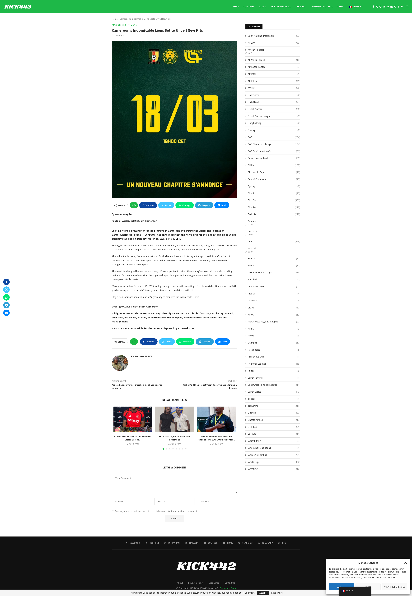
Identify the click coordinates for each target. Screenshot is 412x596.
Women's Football (274, 454)
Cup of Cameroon (274, 179)
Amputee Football (274, 66)
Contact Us (230, 582)
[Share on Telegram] (6, 305)
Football (248, 6)
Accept (262, 592)
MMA (274, 314)
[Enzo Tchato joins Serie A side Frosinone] (174, 419)
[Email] (391, 6)
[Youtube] (388, 6)
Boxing (274, 130)
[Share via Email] (6, 313)
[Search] (407, 6)
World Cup (274, 461)
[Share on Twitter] (6, 289)
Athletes (274, 73)
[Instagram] (380, 6)
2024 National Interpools (274, 35)
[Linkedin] (384, 6)
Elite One (274, 200)
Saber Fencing (274, 377)
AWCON (274, 87)
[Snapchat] (395, 6)
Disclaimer (214, 582)
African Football (281, 6)
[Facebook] (373, 6)
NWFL (274, 335)
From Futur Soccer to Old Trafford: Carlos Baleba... (132, 438)
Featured (252, 221)
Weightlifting (274, 440)
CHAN (274, 165)
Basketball (274, 101)
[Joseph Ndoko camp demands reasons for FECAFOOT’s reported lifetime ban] (216, 419)
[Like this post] (135, 205)
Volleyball (274, 433)
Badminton (274, 94)
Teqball (274, 398)
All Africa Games (274, 59)
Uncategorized (274, 419)
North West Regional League (274, 321)
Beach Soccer (274, 108)
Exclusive (274, 214)
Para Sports (274, 349)
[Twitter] (377, 6)
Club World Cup (274, 172)
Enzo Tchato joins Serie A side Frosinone (174, 438)
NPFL (274, 328)
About (180, 582)
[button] (405, 562)
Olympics (274, 342)
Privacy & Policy (195, 582)
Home (236, 6)
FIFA (274, 241)
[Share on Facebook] (6, 282)
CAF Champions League (274, 144)
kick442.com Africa (141, 356)
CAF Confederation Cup (274, 151)
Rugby (274, 370)
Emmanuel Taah (228, 588)
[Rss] (402, 6)
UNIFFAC (274, 426)
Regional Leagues (274, 363)
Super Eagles (274, 391)
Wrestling (274, 468)
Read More (277, 593)
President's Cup (274, 356)
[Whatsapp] (399, 6)
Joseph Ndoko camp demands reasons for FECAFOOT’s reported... (216, 438)
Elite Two (274, 207)
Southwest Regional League (274, 384)
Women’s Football (322, 6)
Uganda (274, 412)
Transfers (274, 405)
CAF (274, 137)
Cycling (274, 186)
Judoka (274, 293)
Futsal (274, 265)
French (274, 258)
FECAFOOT (301, 6)
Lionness (274, 300)
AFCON (262, 6)
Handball (274, 279)
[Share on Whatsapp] (6, 297)
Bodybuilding (274, 122)
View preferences (394, 586)
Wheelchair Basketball (274, 447)
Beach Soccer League (274, 116)
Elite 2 (274, 193)
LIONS (340, 6)
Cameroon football (274, 158)
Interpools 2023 (274, 286)
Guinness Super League (274, 272)
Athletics (274, 81)
